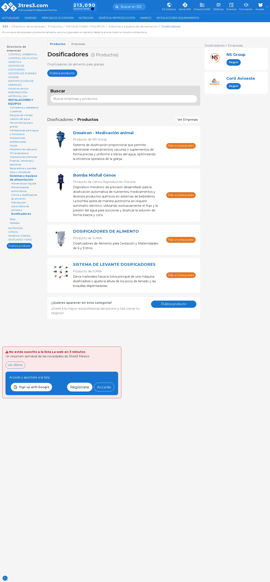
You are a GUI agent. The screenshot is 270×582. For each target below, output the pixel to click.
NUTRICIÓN (15, 228)
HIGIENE (13, 77)
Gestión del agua (20, 118)
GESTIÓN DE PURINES (22, 73)
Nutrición (86, 17)
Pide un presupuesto (181, 145)
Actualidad (10, 17)
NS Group (235, 54)
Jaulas (13, 145)
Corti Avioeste (240, 78)
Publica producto (19, 245)
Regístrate (79, 387)
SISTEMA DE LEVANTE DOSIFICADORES (114, 264)
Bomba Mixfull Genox (94, 175)
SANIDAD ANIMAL (19, 235)
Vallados (14, 222)
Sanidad (30, 17)
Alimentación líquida (23, 183)
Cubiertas (16, 111)
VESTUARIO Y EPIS (20, 239)
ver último (15, 365)
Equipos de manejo (21, 115)
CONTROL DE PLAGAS (22, 58)
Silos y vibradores (20, 172)
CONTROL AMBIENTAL (22, 54)
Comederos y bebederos (24, 107)
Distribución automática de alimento (20, 206)
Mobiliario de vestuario (23, 149)
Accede (104, 387)
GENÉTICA (15, 61)
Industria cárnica (18, 88)
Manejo (145, 17)
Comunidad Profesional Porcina (37, 10)
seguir (234, 62)
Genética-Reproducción (116, 17)
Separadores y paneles (23, 168)
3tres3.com (33, 5)
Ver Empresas (187, 120)
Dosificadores (21, 213)
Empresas (78, 44)
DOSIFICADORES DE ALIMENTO (106, 231)
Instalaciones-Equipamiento (178, 17)
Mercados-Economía (58, 17)
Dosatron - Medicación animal (103, 132)
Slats (12, 219)
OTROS (13, 232)
